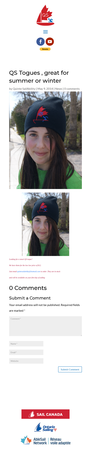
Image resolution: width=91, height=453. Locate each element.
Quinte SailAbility (24, 88)
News (58, 88)
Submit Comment (70, 369)
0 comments (72, 88)
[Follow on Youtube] (50, 41)
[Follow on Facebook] (40, 41)
